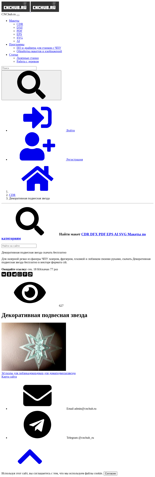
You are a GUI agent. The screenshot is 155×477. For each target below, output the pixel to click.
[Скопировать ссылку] (30, 274)
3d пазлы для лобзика (15, 373)
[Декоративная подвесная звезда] (34, 369)
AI (116, 234)
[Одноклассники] (9, 274)
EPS (110, 234)
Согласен (110, 473)
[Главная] (37, 191)
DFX (94, 234)
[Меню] (17, 15)
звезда (72, 373)
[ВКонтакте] (4, 274)
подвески (62, 373)
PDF (103, 234)
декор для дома (46, 373)
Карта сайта (9, 376)
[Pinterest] (25, 274)
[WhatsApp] (19, 274)
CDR (85, 234)
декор (32, 373)
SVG (123, 234)
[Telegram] (14, 274)
